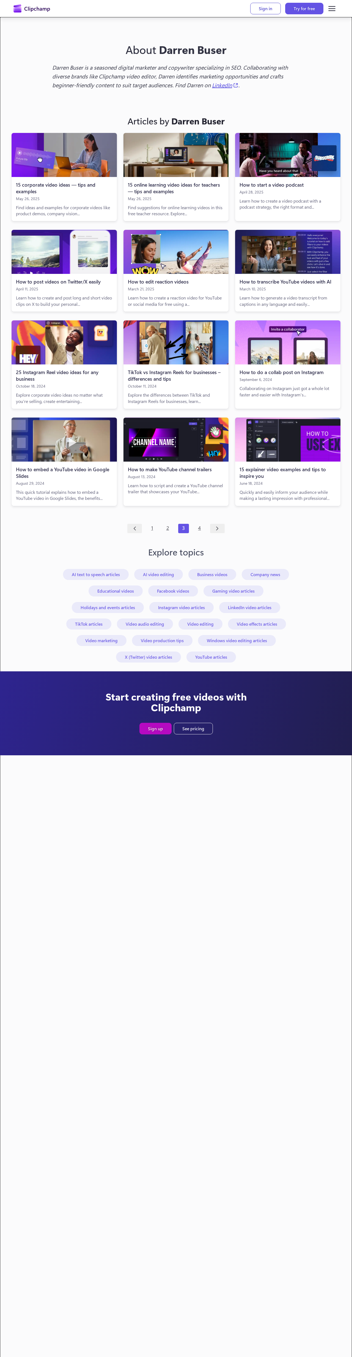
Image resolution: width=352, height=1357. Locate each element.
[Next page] (217, 528)
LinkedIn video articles (249, 607)
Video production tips (162, 640)
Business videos (212, 574)
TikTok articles (89, 624)
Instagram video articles (181, 607)
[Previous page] (134, 528)
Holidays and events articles (108, 607)
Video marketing (101, 640)
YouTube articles (211, 657)
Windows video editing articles (237, 640)
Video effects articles (257, 624)
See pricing (193, 728)
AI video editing (158, 574)
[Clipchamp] (32, 8)
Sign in (265, 8)
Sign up (155, 728)
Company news (265, 574)
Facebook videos (173, 591)
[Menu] (331, 8)
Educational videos (115, 591)
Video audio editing (145, 624)
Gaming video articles (233, 591)
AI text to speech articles (96, 574)
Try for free (304, 8)
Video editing (200, 624)
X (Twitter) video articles (148, 657)
